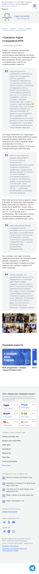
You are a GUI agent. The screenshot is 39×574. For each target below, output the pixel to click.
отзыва (25, 417)
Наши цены (6, 445)
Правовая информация (10, 546)
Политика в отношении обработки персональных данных (14, 549)
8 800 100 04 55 (21, 16)
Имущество (6, 453)
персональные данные (9, 6)
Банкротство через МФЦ (11, 441)
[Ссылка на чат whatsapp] (13, 531)
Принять (5, 9)
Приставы (6, 457)
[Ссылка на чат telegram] (4, 531)
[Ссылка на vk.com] (4, 522)
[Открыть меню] (34, 5)
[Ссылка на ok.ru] (9, 522)
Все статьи (6, 465)
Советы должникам (9, 461)
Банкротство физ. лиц (10, 436)
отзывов (7, 408)
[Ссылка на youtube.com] (13, 522)
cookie (15, 2)
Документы (6, 449)
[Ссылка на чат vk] (9, 531)
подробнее (11, 4)
